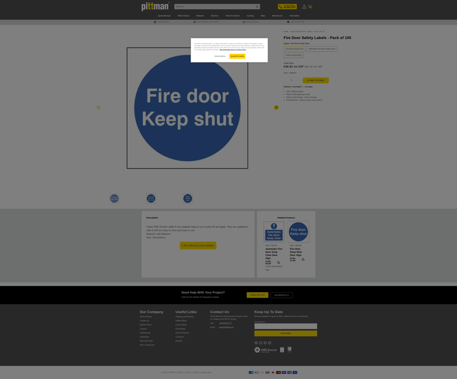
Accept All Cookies (237, 56)
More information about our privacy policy (233, 49)
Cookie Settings (220, 56)
